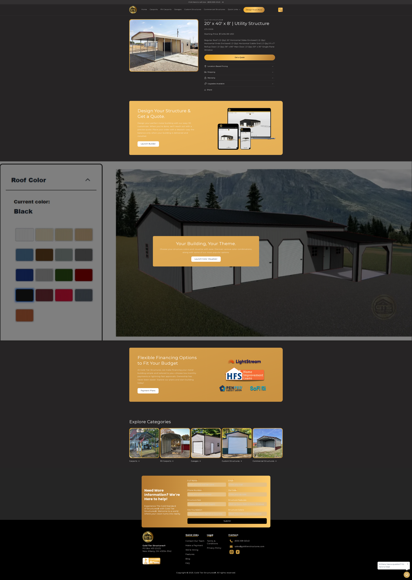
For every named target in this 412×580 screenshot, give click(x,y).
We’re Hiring (192, 550)
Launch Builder (148, 144)
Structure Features (237, 500)
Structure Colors (236, 510)
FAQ (188, 563)
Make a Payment (194, 545)
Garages (194, 461)
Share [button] (209, 90)
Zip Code (232, 490)
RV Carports (165, 461)
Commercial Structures (263, 461)
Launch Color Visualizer (206, 259)
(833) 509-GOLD (242, 540)
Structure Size (194, 500)
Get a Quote (240, 57)
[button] (233, 9)
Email (231, 480)
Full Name (192, 480)
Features (190, 554)
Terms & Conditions (212, 542)
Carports (133, 461)
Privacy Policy (214, 548)
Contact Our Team (195, 541)
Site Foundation (194, 510)
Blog (188, 559)
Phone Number (194, 490)
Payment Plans (148, 391)
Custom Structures (231, 461)
